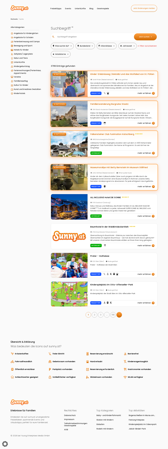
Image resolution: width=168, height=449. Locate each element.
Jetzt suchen (145, 37)
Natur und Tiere (21, 58)
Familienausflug (21, 81)
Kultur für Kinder (21, 85)
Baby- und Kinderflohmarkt (108, 415)
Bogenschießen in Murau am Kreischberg (141, 415)
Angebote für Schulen (23, 37)
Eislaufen (100, 424)
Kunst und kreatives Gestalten (27, 89)
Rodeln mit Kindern (104, 429)
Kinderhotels (19, 93)
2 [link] (94, 314)
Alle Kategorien (17, 27)
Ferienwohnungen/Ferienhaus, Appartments (27, 71)
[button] (5, 444)
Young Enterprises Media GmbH (35, 435)
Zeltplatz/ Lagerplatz (23, 54)
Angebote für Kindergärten (26, 33)
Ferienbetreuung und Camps (27, 41)
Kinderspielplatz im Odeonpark (142, 424)
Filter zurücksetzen (148, 46)
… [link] (106, 314)
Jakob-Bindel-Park (137, 429)
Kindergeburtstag (22, 66)
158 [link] (113, 314)
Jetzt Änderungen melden (144, 8)
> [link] (119, 314)
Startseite (14, 19)
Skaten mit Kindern (104, 420)
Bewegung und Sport (23, 45)
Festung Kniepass (136, 420)
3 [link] (100, 314)
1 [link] (88, 314)
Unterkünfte (19, 62)
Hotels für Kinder (21, 49)
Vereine (17, 77)
